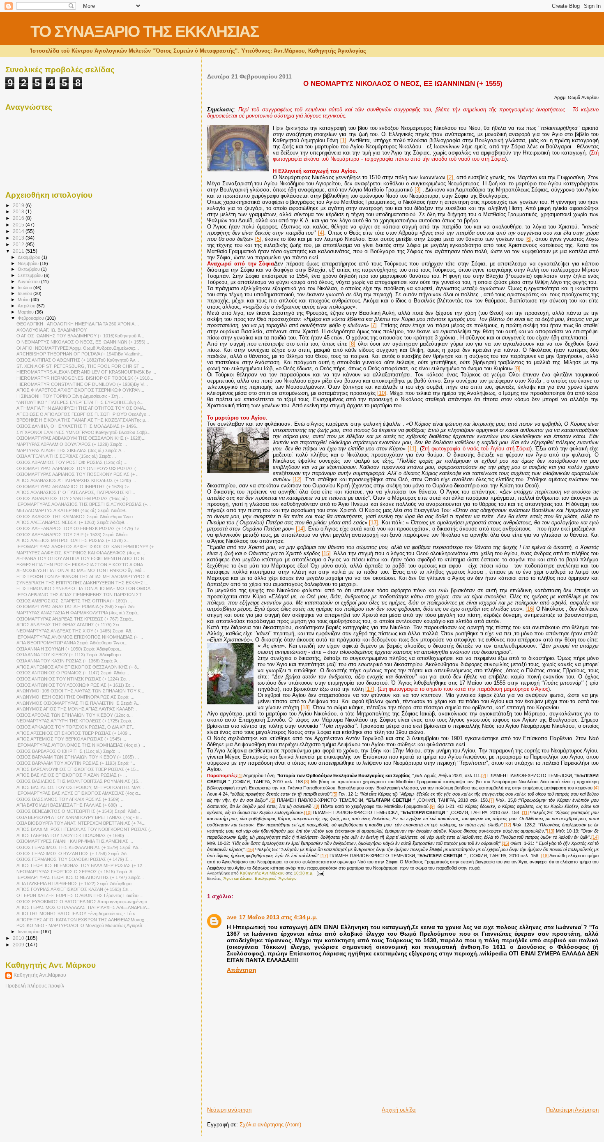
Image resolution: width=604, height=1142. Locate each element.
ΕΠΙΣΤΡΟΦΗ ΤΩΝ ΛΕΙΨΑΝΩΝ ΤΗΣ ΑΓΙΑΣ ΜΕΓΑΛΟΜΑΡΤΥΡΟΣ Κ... (84, 576)
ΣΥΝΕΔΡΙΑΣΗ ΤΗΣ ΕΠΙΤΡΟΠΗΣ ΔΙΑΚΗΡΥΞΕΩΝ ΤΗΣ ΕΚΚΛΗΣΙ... (82, 582)
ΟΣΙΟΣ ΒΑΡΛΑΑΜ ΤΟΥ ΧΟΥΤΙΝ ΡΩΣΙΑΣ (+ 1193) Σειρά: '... (75, 763)
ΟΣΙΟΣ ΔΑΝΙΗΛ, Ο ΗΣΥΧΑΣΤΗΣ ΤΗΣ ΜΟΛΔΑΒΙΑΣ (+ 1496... (78, 426)
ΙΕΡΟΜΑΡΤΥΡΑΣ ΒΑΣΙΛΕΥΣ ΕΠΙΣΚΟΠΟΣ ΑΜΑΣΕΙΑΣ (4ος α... (78, 793)
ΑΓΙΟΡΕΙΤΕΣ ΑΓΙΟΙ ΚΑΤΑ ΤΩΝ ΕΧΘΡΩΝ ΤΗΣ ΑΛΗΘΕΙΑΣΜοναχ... (82, 919)
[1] (343, 140)
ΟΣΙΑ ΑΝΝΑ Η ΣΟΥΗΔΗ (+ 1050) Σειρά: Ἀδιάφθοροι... (69, 648)
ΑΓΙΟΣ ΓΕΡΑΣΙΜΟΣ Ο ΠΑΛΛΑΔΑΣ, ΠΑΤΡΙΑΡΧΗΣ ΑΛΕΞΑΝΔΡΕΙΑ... (83, 907)
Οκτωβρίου (29, 269)
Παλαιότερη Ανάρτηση (572, 1110)
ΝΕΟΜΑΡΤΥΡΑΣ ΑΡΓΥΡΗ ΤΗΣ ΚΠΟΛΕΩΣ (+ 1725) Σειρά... (75, 720)
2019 (19, 205)
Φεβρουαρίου (31, 318)
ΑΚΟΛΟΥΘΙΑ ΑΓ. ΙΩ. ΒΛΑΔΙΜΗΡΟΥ (51, 330)
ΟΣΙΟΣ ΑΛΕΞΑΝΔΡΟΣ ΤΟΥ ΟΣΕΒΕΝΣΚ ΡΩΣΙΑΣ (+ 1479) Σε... (79, 528)
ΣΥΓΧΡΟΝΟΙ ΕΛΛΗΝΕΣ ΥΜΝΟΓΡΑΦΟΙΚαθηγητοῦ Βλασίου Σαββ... (83, 432)
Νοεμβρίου (29, 263)
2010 (19, 938)
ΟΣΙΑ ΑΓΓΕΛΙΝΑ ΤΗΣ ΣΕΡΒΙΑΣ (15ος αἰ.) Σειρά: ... (66, 456)
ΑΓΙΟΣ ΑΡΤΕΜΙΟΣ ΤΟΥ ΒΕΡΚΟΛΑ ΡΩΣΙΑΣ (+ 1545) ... (71, 738)
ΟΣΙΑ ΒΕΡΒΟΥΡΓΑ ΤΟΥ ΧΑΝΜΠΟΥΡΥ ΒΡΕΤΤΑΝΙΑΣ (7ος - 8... (79, 817)
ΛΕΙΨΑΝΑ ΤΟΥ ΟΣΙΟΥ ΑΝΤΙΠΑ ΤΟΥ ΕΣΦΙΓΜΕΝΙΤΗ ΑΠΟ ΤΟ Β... (82, 558)
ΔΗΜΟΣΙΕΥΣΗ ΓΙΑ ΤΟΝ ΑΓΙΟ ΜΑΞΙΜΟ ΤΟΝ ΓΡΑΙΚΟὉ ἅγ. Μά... (80, 570)
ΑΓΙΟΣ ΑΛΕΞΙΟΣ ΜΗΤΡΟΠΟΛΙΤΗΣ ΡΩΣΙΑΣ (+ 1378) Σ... (73, 540)
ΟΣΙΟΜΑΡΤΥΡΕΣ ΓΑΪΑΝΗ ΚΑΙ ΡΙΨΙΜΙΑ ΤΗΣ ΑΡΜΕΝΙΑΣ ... (74, 841)
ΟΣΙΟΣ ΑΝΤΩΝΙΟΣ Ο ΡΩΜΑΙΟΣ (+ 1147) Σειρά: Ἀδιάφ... (72, 672)
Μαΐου (24, 299)
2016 (19, 218)
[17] (369, 689)
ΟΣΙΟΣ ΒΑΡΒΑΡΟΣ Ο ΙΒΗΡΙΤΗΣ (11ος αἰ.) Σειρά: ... (68, 751)
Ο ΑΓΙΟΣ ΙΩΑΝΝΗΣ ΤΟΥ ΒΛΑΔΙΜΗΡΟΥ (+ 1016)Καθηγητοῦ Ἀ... (80, 335)
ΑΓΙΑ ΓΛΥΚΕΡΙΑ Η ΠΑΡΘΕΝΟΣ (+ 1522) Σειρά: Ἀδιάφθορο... (75, 883)
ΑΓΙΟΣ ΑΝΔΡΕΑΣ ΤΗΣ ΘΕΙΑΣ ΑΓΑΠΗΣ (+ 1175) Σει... (69, 624)
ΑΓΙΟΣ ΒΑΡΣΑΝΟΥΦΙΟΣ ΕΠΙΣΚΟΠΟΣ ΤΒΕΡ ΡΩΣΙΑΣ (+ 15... (77, 769)
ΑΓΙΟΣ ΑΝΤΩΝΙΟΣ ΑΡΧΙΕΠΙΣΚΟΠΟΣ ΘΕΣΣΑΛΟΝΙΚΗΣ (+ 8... (78, 666)
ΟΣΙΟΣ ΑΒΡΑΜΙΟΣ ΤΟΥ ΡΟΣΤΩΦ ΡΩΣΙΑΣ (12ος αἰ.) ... (71, 462)
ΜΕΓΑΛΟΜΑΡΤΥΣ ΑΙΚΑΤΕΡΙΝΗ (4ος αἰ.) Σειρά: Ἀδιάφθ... (72, 510)
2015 (19, 224)
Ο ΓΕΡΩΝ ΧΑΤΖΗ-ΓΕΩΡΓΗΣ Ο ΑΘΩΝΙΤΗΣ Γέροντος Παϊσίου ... (79, 895)
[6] (529, 239)
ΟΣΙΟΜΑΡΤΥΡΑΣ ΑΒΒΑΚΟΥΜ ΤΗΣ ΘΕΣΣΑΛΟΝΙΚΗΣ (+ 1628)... (80, 438)
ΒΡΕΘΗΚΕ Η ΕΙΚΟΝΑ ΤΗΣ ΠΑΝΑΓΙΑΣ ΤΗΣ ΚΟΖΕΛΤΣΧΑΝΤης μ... (82, 420)
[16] (530, 609)
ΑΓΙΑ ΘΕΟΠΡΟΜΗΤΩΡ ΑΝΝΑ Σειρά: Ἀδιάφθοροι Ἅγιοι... (71, 642)
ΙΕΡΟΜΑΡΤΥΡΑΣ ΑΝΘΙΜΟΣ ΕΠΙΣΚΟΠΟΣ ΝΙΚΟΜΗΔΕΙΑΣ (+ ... (79, 636)
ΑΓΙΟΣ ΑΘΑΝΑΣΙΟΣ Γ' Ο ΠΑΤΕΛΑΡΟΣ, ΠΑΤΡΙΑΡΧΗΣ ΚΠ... (75, 492)
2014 (19, 231)
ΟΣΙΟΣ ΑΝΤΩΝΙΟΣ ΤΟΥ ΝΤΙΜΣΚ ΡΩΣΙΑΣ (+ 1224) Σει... (73, 678)
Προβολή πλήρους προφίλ (34, 986)
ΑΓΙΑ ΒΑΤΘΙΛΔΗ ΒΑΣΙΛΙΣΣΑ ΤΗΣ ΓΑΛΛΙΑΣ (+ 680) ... (69, 805)
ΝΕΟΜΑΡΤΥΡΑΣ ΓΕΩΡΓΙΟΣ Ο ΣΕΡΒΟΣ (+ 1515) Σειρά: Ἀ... (76, 871)
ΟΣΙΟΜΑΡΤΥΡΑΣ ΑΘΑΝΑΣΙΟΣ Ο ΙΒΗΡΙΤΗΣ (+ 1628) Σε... (74, 486)
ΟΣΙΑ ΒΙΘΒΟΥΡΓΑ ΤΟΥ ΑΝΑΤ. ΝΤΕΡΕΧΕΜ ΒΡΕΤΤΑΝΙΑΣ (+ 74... (80, 823)
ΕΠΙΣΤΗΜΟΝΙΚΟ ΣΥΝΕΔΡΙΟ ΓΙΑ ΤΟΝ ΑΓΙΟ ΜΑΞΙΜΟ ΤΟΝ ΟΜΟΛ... (85, 588)
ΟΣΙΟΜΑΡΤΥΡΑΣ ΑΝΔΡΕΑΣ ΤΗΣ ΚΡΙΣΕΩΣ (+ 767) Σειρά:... (76, 618)
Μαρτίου (26, 311)
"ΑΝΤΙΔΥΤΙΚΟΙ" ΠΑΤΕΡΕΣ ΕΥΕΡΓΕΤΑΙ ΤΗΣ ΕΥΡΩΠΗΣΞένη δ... (79, 402)
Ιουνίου (25, 293)
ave (232, 917)
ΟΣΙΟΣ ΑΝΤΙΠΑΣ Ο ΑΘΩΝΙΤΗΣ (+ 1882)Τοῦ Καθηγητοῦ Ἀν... (77, 360)
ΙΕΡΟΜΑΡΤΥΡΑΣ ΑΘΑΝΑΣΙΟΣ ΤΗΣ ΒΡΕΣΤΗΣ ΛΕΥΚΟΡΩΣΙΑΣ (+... (83, 504)
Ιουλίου (25, 287)
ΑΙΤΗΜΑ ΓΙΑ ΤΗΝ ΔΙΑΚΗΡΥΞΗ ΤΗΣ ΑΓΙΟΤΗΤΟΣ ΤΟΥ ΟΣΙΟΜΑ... (82, 408)
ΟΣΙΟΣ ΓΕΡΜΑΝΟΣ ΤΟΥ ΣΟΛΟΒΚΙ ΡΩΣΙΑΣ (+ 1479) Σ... (74, 859)
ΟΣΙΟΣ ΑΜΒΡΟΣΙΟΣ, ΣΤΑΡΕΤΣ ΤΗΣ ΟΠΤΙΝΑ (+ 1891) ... (74, 600)
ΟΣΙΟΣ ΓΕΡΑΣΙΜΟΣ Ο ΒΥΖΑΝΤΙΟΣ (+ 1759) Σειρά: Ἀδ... (73, 853)
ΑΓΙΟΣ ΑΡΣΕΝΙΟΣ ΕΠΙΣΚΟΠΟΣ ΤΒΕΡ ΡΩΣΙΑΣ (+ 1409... (73, 733)
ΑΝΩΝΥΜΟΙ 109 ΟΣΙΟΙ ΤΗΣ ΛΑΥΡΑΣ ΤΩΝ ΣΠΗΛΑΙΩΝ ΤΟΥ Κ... (80, 690)
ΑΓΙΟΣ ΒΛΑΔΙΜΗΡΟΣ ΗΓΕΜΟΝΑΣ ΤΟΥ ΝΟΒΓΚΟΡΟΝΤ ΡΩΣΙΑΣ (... (85, 829)
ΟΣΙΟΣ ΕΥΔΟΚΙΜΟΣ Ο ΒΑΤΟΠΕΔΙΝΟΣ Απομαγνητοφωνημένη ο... (83, 901)
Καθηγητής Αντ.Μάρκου (40, 975)
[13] (373, 522)
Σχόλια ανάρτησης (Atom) (270, 1124)
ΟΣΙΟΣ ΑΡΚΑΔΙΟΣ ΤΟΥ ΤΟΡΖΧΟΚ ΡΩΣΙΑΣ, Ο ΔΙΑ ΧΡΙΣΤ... (76, 726)
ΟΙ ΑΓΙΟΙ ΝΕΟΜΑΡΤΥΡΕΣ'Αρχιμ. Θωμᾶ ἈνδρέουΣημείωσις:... (77, 348)
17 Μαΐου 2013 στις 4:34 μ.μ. (278, 917)
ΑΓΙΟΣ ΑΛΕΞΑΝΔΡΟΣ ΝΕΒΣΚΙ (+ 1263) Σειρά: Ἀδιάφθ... (72, 522)
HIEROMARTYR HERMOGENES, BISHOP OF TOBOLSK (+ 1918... (84, 378)
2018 (19, 211)
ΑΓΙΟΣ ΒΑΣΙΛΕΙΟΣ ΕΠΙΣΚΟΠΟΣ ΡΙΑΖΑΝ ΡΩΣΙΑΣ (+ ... (71, 775)
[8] (352, 344)
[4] (321, 233)
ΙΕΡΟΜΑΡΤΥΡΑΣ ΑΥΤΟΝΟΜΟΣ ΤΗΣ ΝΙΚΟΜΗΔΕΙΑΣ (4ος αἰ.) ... (80, 745)
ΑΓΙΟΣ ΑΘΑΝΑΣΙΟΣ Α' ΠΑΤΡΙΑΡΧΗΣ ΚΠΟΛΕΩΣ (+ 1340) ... (76, 480)
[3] (418, 190)
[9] (517, 368)
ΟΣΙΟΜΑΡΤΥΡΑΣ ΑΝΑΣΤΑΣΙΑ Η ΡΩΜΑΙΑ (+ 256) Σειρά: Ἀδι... (77, 606)
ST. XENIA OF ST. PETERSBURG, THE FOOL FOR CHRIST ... (80, 366)
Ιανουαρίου (29, 931)
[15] (326, 553)
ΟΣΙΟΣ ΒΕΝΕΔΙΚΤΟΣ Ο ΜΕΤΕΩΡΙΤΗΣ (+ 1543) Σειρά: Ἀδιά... (78, 811)
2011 (19, 251)
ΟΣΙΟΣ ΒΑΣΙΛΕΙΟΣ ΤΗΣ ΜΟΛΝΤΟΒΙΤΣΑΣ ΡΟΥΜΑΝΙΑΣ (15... (79, 781)
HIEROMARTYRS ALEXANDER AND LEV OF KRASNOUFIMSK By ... (86, 371)
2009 (19, 944)
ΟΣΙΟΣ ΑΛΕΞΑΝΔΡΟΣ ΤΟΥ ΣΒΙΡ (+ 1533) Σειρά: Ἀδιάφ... (73, 534)
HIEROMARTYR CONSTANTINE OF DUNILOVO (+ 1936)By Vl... (82, 384)
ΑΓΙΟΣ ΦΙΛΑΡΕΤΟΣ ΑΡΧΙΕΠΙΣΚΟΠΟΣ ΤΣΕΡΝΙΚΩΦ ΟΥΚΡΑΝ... (80, 390)
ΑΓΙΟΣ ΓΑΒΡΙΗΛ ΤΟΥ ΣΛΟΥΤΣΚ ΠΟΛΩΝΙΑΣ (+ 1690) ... (72, 835)
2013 (19, 237)
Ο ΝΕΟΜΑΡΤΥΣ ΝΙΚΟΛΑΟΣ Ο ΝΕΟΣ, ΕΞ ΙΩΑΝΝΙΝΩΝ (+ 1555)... (82, 341)
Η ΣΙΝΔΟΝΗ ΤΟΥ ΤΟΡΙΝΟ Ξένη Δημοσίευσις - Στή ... (69, 396)
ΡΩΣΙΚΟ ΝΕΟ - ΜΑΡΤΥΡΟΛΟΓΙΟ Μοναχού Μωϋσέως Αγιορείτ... (81, 925)
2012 (19, 244)
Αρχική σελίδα (399, 1110)
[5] (258, 239)
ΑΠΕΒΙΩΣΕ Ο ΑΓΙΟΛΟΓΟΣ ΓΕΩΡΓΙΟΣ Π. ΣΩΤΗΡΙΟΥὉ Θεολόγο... (83, 414)
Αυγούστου (29, 281)
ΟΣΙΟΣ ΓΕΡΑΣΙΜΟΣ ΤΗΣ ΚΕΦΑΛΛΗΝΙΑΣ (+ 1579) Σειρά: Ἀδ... (79, 847)
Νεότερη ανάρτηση (229, 1110)
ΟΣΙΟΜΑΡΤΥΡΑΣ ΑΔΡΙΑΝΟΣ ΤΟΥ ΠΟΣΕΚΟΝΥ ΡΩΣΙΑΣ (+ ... (78, 474)
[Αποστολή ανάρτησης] (320, 873)
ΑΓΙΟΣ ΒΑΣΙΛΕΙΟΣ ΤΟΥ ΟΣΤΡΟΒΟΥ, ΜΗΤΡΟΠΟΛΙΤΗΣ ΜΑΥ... (80, 787)
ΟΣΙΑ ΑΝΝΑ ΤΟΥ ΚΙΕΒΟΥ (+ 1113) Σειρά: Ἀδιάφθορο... (70, 654)
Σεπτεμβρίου (31, 275)
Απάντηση (241, 970)
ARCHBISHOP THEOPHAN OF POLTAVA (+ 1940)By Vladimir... (79, 353)
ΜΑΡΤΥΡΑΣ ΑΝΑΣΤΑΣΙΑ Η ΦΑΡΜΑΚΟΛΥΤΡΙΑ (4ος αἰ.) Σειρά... (78, 612)
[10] (381, 393)
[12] (297, 479)
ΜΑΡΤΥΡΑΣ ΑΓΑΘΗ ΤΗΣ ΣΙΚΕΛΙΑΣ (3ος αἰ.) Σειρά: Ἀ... (70, 450)
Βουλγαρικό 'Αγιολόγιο (276, 878)
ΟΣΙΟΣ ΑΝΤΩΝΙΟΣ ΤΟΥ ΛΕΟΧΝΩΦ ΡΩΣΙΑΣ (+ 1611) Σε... (75, 685)
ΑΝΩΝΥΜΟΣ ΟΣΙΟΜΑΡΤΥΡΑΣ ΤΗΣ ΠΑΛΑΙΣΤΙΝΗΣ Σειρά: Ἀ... (78, 703)
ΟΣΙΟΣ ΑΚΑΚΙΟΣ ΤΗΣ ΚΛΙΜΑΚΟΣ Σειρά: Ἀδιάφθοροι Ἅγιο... (76, 516)
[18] (305, 707)
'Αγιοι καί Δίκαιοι (237, 878)
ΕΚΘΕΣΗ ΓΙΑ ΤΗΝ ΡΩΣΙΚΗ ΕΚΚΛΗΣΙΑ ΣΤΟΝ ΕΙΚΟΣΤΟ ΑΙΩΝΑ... (81, 564)
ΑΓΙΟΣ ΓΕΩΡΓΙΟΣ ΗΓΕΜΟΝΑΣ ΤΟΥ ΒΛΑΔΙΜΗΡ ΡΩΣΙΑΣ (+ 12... (81, 865)
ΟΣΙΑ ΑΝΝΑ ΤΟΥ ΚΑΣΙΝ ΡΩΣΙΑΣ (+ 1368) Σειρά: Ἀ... (68, 660)
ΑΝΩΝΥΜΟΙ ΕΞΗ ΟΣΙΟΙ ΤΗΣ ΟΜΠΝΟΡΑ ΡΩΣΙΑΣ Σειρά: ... (75, 696)
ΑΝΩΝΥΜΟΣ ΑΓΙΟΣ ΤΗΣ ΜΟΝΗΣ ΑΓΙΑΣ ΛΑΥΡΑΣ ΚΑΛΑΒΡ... (76, 708)
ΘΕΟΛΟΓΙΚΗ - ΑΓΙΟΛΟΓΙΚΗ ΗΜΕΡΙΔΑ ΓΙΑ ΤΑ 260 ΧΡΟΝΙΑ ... (77, 323)
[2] (450, 177)
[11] (412, 448)
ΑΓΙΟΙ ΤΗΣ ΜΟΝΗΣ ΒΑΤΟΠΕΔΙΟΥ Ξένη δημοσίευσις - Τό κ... (77, 913)
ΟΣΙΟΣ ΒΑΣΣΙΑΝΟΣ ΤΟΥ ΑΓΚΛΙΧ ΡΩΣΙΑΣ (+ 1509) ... (70, 799)
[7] (374, 325)
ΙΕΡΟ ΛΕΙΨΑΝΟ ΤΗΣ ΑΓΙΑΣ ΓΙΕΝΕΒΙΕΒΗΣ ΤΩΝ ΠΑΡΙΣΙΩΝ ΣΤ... (80, 594)
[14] (300, 529)
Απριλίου (27, 305)
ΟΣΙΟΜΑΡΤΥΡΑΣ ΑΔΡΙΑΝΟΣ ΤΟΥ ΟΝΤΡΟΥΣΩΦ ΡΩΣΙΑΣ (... (78, 468)
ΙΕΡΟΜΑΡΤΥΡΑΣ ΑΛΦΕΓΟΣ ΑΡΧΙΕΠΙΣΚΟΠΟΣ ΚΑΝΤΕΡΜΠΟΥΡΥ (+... (86, 546)
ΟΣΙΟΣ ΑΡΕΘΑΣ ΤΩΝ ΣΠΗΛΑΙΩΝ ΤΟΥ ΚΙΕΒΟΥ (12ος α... (74, 715)
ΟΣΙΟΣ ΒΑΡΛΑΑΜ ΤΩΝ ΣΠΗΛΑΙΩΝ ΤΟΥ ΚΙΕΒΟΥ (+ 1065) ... (77, 756)
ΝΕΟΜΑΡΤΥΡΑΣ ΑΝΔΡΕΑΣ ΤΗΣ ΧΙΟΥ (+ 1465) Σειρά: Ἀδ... (75, 630)
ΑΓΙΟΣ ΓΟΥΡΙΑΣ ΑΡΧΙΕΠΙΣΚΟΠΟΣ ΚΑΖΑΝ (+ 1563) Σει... (74, 889)
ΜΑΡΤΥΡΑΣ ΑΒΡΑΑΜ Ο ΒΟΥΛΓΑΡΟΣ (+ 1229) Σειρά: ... (71, 444)
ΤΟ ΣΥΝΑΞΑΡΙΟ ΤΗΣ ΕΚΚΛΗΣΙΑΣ (144, 31)
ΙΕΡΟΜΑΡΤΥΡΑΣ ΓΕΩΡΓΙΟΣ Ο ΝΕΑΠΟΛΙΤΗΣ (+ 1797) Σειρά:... (80, 877)
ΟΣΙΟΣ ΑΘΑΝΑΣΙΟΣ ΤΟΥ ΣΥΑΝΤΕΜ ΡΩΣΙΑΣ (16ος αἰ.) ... (74, 498)
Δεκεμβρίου (29, 257)
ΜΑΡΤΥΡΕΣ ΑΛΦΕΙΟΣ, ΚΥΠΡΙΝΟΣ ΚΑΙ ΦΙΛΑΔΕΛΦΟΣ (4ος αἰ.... (80, 552)
